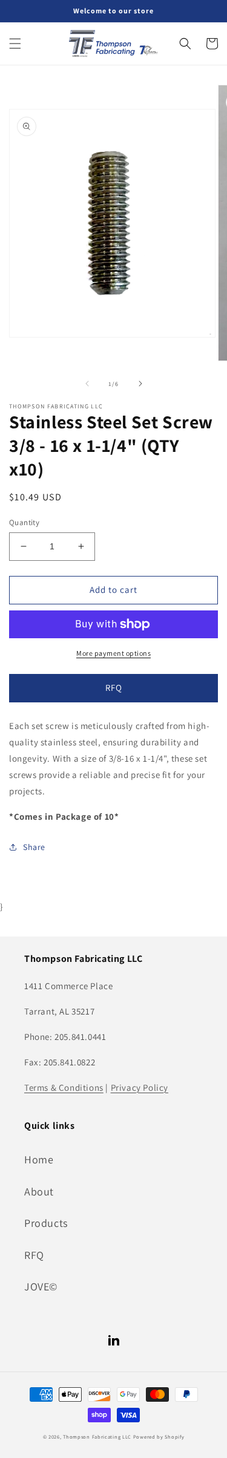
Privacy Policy (139, 1087)
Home (38, 1159)
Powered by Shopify (159, 1436)
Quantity (24, 522)
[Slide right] (140, 383)
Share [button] (34, 847)
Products (46, 1223)
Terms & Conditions (64, 1087)
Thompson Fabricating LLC (97, 1436)
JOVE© (41, 1286)
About (39, 1191)
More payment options (113, 653)
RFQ (113, 687)
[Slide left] (87, 383)
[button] (15, 43)
